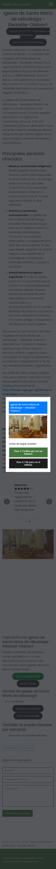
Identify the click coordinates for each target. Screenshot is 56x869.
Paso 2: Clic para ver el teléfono (28, 463)
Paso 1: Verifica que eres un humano (28, 452)
